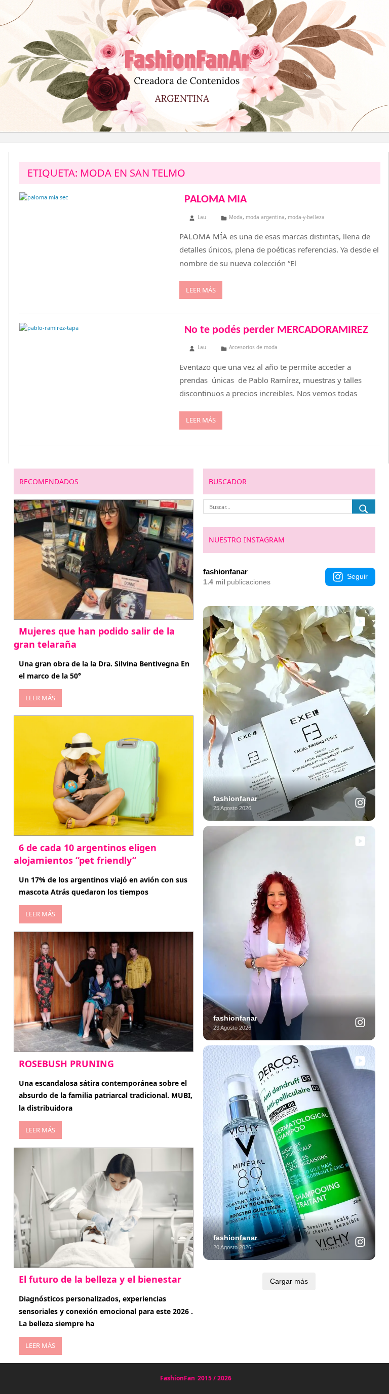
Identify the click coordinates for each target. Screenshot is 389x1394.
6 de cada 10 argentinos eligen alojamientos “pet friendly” (85, 853)
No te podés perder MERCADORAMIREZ (276, 330)
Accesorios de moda (253, 347)
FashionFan (177, 1378)
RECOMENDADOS (49, 481)
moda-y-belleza (306, 217)
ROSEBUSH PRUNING (66, 1064)
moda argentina (265, 217)
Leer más (201, 289)
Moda (236, 217)
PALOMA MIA (215, 199)
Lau (202, 217)
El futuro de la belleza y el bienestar (100, 1279)
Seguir (357, 576)
